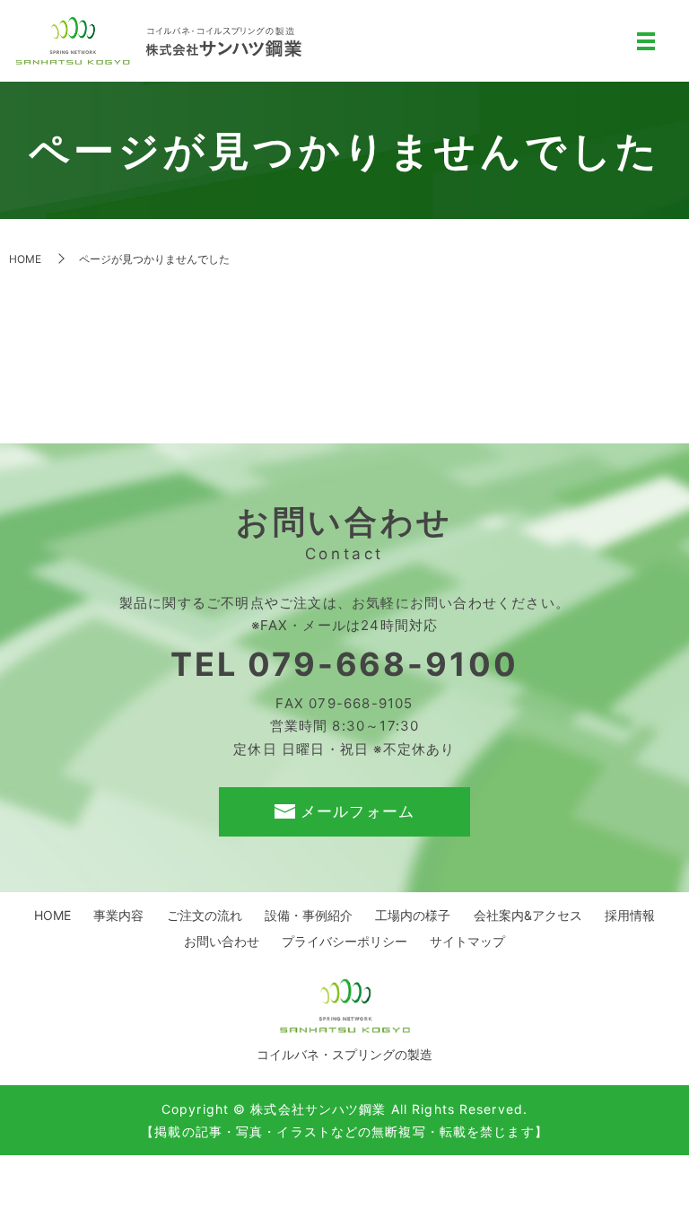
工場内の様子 (412, 915)
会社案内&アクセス (528, 915)
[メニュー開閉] (646, 41)
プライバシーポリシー (344, 941)
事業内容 (118, 915)
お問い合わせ (221, 941)
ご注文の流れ (204, 915)
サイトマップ (467, 941)
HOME (25, 259)
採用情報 (630, 915)
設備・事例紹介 (309, 915)
